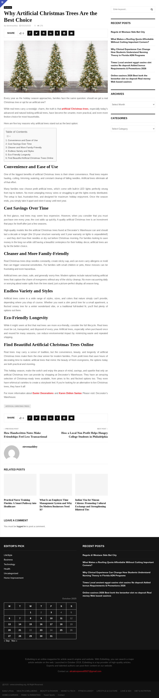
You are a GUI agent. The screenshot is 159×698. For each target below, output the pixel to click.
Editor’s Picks (8, 691)
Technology (9, 564)
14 (20, 624)
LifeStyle (8, 555)
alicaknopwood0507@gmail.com (85, 671)
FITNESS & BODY (85, 691)
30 (41, 636)
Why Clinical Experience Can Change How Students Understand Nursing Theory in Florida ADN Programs (130, 52)
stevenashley (12, 26)
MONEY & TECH (68, 691)
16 (41, 624)
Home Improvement (13, 578)
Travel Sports (49, 695)
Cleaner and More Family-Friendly (25, 147)
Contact (61, 695)
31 (51, 636)
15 (30, 624)
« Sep (7, 640)
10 (51, 618)
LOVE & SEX (125, 691)
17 (51, 624)
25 (61, 630)
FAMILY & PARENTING (31, 695)
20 (9, 630)
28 (20, 636)
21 (20, 630)
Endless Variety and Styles (21, 151)
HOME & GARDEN (10, 695)
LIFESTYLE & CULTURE (107, 691)
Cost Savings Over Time (20, 144)
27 (9, 636)
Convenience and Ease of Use (23, 140)
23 (41, 630)
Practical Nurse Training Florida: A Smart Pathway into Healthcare (20, 503)
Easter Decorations (43, 393)
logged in (21, 526)
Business (8, 7)
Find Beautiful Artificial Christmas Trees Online (30, 158)
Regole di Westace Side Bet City (128, 32)
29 (30, 636)
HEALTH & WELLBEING (27, 691)
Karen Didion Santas (70, 393)
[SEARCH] (151, 9)
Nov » (14, 640)
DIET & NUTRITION (142, 691)
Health (7, 569)
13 (9, 624)
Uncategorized (11, 573)
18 (61, 624)
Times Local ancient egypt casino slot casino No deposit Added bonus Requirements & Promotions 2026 (131, 65)
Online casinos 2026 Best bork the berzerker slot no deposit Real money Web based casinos (130, 78)
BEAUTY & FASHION (49, 691)
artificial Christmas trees (17, 406)
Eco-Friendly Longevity (19, 154)
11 (61, 618)
